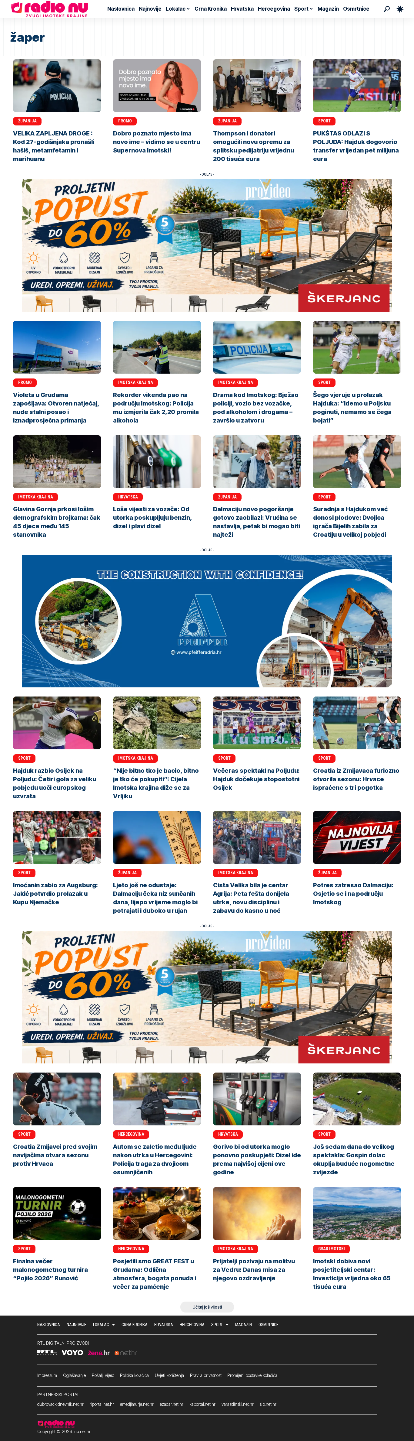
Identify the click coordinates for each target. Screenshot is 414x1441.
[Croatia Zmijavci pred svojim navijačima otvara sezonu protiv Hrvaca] (57, 1099)
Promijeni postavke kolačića (252, 1375)
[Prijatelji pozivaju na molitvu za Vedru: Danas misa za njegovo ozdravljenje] (257, 1213)
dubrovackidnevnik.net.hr (60, 1404)
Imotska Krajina (135, 382)
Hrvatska (128, 497)
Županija (27, 120)
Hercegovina (131, 1134)
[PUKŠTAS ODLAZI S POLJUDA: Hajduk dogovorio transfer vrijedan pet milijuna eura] (357, 85)
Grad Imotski (331, 1248)
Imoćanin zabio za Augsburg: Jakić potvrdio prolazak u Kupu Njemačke (55, 893)
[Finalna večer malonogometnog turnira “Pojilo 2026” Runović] (57, 1213)
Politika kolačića (134, 1375)
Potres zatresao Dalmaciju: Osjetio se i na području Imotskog (353, 893)
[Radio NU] (49, 9)
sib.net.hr (268, 1404)
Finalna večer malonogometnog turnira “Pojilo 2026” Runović (50, 1270)
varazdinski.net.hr (238, 1404)
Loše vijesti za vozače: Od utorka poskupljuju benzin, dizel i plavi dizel (152, 517)
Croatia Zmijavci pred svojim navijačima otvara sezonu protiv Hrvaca (55, 1155)
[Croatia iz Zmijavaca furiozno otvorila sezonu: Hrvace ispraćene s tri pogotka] (357, 723)
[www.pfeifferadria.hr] (207, 621)
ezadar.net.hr (171, 1404)
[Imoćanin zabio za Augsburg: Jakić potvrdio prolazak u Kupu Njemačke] (57, 837)
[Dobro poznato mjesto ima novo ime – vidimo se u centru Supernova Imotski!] (157, 85)
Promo (125, 120)
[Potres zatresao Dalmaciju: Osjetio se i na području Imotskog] (357, 837)
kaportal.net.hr (202, 1404)
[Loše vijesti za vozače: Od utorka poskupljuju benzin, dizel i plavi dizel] (157, 461)
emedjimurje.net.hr (137, 1404)
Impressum (47, 1375)
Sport (324, 120)
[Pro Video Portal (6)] (207, 245)
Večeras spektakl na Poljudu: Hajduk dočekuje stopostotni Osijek (256, 779)
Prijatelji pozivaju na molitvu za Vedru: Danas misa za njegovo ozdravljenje (254, 1270)
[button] (387, 9)
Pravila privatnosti (206, 1375)
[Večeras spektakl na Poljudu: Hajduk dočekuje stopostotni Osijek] (257, 723)
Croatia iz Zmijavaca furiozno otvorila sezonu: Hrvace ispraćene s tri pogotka (356, 779)
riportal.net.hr (102, 1404)
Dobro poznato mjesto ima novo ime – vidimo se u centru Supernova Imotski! (156, 142)
